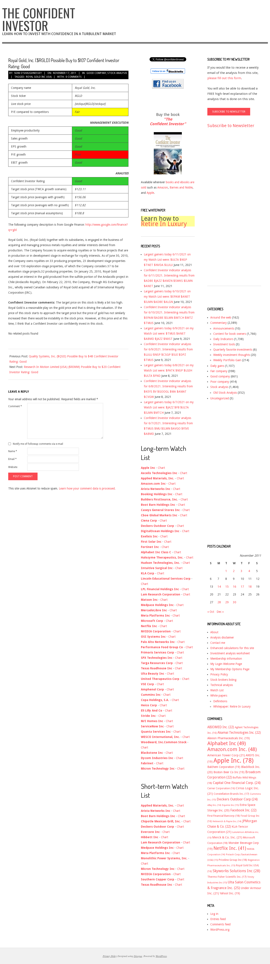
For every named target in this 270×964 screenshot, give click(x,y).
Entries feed (218, 919)
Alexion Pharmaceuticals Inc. (228, 738)
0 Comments (74, 76)
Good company (96, 73)
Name (12, 451)
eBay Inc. (214, 805)
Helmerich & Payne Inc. (227, 821)
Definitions (220, 701)
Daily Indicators (223, 339)
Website (12, 467)
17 (242, 586)
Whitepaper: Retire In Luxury (232, 706)
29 (227, 602)
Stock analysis (117, 73)
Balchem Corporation (223, 767)
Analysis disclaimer (222, 637)
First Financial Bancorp (223, 815)
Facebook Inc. (243, 810)
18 (250, 586)
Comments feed (220, 924)
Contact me (217, 642)
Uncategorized (219, 398)
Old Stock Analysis (225, 392)
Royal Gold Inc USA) (38, 76)
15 (227, 586)
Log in (214, 913)
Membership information (226, 658)
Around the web (220, 317)
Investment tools (224, 344)
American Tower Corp (226, 755)
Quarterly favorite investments (232, 349)
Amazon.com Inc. (232, 749)
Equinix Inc (230, 805)
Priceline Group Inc (233, 859)
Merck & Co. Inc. (227, 837)
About (214, 632)
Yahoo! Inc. (230, 893)
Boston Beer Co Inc (228, 772)
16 (234, 586)
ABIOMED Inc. (220, 727)
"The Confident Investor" (168, 121)
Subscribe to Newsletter (230, 125)
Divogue (138, 956)
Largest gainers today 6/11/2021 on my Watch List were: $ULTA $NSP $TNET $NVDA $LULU (167, 260)
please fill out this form (224, 78)
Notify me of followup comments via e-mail (38, 443)
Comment (15, 406)
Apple (150, 192)
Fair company (218, 371)
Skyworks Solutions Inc (236, 871)
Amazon (162, 187)
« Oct (210, 611)
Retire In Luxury (164, 224)
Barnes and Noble (181, 187)
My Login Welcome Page (226, 664)
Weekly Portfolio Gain (227, 360)
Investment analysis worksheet (230, 653)
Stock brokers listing (223, 679)
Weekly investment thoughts (231, 355)
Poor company (219, 381)
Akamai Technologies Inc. (239, 733)
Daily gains (217, 365)
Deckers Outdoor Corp (237, 799)
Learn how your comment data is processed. (87, 488)
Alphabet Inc (226, 743)
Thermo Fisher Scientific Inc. (227, 876)
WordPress (161, 956)
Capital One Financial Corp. (237, 783)
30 (234, 602)
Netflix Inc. (229, 848)
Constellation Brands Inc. (231, 793)
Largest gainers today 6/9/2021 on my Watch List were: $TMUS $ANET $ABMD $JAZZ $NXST (169, 333)
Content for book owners (229, 333)
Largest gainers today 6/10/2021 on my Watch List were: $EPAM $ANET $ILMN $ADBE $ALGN (167, 297)
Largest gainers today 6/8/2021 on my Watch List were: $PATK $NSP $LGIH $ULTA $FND (169, 370)
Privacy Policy (219, 674)
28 (219, 602)
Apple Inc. (233, 760)
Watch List (217, 690)
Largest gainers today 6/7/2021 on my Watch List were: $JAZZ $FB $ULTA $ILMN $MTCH (169, 407)
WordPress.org (220, 929)
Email (12, 459)
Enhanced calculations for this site (232, 648)
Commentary (218, 322)
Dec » (220, 611)
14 (219, 586)
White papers (218, 695)
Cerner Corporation (221, 788)
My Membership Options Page (229, 669)
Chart (161, 467)
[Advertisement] (224, 211)
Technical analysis (221, 685)
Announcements (223, 328)
